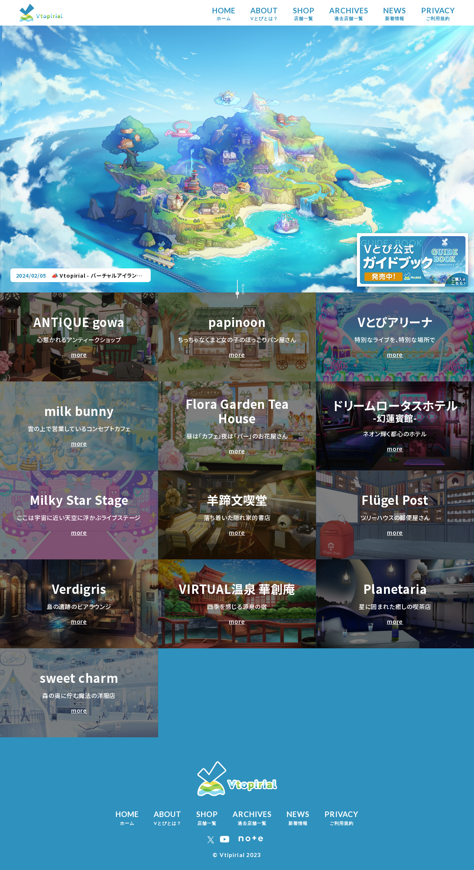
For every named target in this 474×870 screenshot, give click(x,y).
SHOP (303, 13)
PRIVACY (438, 13)
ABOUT (264, 13)
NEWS (394, 13)
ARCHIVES (348, 13)
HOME (224, 13)
